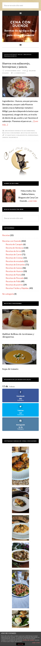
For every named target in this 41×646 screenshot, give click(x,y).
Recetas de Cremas (14, 257)
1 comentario (20, 73)
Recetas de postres (14, 284)
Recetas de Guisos (14, 268)
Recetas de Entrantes (15, 264)
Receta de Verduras (26, 131)
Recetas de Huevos (29, 133)
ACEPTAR (20, 644)
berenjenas (33, 135)
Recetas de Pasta (13, 274)
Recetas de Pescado (15, 278)
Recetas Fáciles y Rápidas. (17, 288)
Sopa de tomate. (10, 369)
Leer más (33, 201)
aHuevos (23, 135)
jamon (5, 137)
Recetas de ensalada (15, 261)
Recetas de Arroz (13, 251)
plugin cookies (36, 642)
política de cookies (28, 640)
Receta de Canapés (14, 244)
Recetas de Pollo (13, 281)
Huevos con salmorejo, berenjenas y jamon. (16, 65)
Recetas (6, 235)
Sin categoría (8, 294)
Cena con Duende (20, 24)
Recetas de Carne (14, 254)
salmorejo (13, 137)
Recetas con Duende (11, 133)
